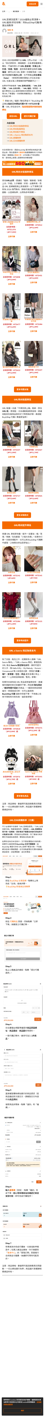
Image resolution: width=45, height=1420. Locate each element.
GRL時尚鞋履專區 (17, 129)
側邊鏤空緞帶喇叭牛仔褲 (11, 320)
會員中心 (11, 1252)
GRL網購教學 (15, 138)
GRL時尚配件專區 (17, 132)
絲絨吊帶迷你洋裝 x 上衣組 (11, 273)
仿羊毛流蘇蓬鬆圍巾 (11, 618)
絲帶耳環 (11, 572)
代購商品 (14, 921)
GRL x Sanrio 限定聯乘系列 (21, 135)
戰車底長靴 (11, 493)
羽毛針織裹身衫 (33, 272)
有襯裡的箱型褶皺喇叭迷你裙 (33, 320)
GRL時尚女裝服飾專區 (19, 126)
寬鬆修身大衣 (33, 367)
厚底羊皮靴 (11, 447)
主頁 (3, 11)
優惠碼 (12, 1190)
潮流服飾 (16, 11)
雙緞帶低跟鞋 (33, 493)
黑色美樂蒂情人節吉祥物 (11, 773)
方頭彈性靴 (33, 447)
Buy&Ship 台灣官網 (18, 880)
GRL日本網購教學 (17, 141)
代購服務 (21, 152)
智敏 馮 (10, 30)
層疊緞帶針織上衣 (34, 222)
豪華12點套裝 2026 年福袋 (11, 223)
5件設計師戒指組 (33, 572)
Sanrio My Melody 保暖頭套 (33, 773)
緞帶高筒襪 (33, 618)
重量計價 (17, 155)
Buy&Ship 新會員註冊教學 (19, 886)
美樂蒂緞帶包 (33, 725)
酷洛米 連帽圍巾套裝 (11, 726)
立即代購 (11, 236)
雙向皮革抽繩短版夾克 (11, 367)
